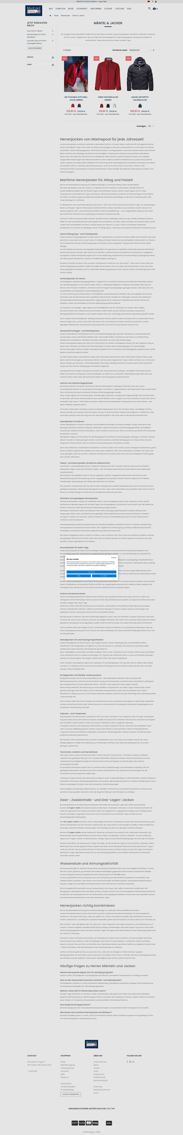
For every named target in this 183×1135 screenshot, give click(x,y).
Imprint (113, 558)
